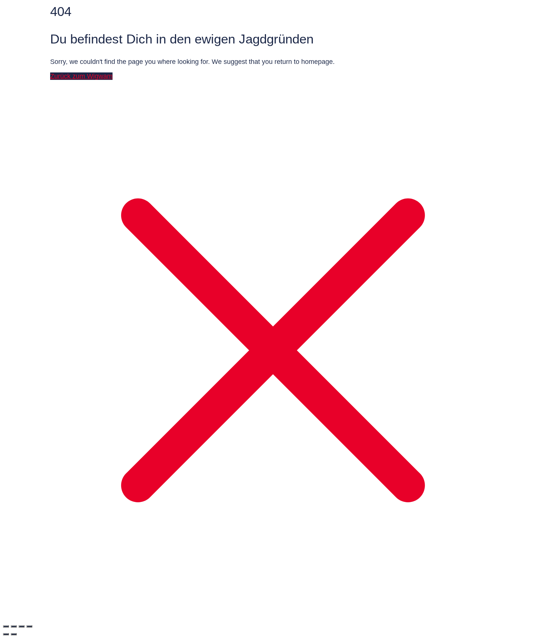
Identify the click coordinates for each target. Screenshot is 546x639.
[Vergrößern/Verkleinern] (6, 626)
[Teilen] (22, 626)
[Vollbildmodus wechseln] (14, 626)
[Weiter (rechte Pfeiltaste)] (14, 634)
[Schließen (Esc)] (29, 626)
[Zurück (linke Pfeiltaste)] (6, 634)
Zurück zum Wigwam (81, 76)
